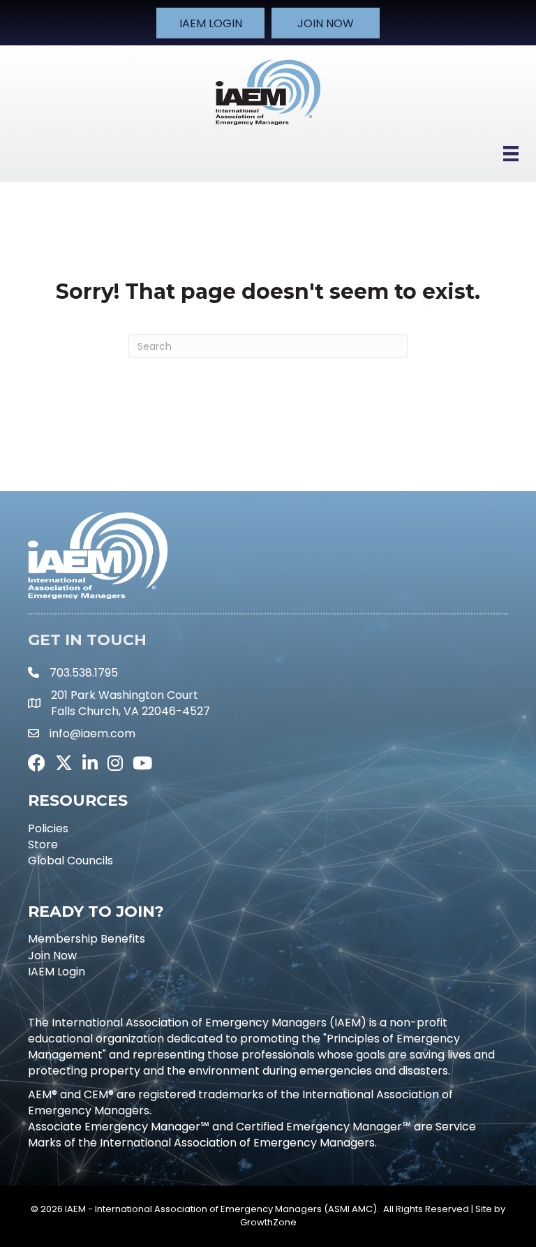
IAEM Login (56, 972)
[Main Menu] (511, 153)
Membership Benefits (86, 939)
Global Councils (70, 861)
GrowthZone (268, 1222)
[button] (210, 23)
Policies (48, 828)
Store (43, 844)
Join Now (52, 955)
